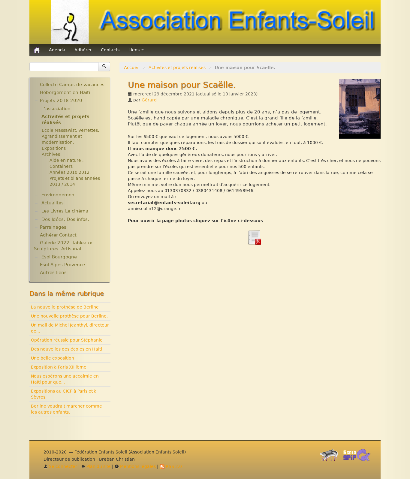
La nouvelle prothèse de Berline (65, 307)
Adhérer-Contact (58, 235)
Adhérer (83, 49)
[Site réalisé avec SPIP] (331, 456)
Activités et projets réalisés (177, 67)
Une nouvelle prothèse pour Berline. (69, 316)
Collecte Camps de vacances (72, 84)
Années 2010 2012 (69, 172)
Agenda (57, 49)
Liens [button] (134, 49)
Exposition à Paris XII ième (58, 367)
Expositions (54, 148)
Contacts (110, 49)
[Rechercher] (104, 66)
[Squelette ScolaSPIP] (359, 456)
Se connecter (62, 466)
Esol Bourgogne (59, 257)
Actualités (52, 203)
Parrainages (53, 227)
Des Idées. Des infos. (65, 219)
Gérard (149, 100)
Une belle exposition (52, 358)
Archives (51, 154)
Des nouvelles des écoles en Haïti (66, 349)
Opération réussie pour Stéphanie (67, 340)
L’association (56, 108)
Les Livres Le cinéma (64, 211)
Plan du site (98, 466)
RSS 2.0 (173, 466)
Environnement (58, 194)
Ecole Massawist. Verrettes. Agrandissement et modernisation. (70, 136)
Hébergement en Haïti (65, 92)
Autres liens (53, 272)
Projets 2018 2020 (61, 100)
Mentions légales (137, 466)
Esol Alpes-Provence (62, 264)
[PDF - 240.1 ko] (254, 237)
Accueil (132, 67)
